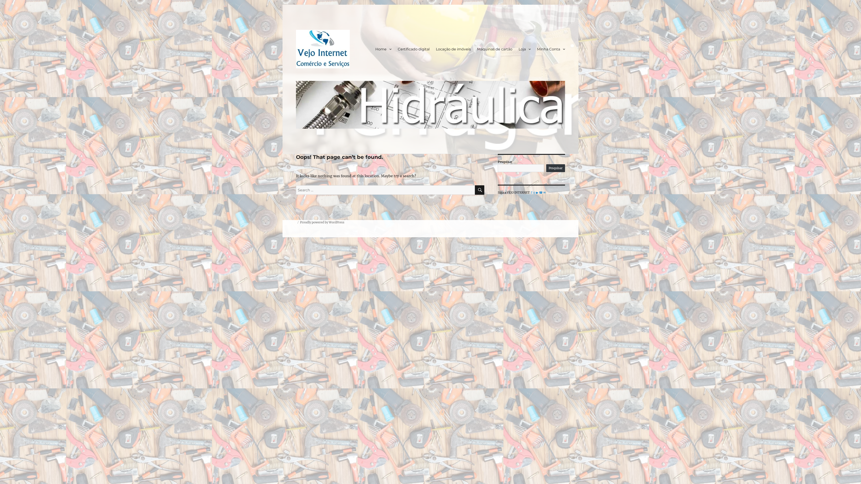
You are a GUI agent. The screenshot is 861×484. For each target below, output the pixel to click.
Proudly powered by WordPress (322, 222)
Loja (522, 49)
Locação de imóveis (453, 49)
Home (381, 49)
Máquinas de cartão (494, 49)
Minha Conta (548, 49)
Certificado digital (414, 49)
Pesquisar (505, 162)
